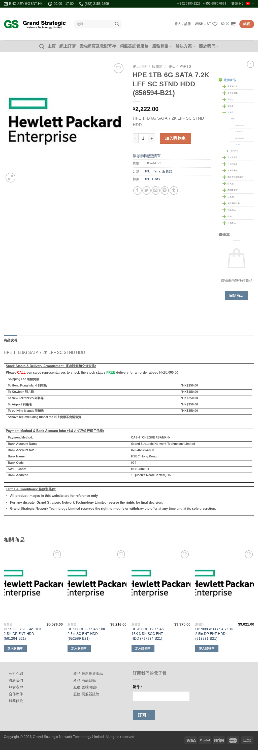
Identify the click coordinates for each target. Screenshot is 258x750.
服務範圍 (160, 46)
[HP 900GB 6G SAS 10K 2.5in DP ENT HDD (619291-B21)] (224, 584)
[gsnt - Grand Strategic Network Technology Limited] (35, 24)
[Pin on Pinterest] (164, 190)
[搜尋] (41, 46)
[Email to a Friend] (155, 190)
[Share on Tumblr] (174, 190)
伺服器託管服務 (134, 46)
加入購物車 (175, 138)
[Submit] (117, 24)
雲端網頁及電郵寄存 (97, 46)
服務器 (157, 66)
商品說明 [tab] (10, 340)
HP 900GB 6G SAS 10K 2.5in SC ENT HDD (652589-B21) (86, 633)
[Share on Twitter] (146, 190)
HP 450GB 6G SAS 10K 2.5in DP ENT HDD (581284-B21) (23, 633)
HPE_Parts (152, 179)
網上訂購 (67, 46)
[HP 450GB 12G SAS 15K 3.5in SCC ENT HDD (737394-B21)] (161, 584)
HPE (171, 66)
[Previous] (4, 605)
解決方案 (184, 46)
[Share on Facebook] (137, 190)
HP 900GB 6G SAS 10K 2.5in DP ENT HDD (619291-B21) (214, 633)
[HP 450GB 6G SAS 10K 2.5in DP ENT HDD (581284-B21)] (33, 584)
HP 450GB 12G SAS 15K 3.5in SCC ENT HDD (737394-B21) (148, 633)
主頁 (52, 46)
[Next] (254, 605)
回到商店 (236, 295)
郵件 (137, 687)
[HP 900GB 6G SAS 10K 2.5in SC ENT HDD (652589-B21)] (97, 584)
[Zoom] (10, 178)
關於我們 (207, 46)
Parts (185, 66)
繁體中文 (237, 4)
